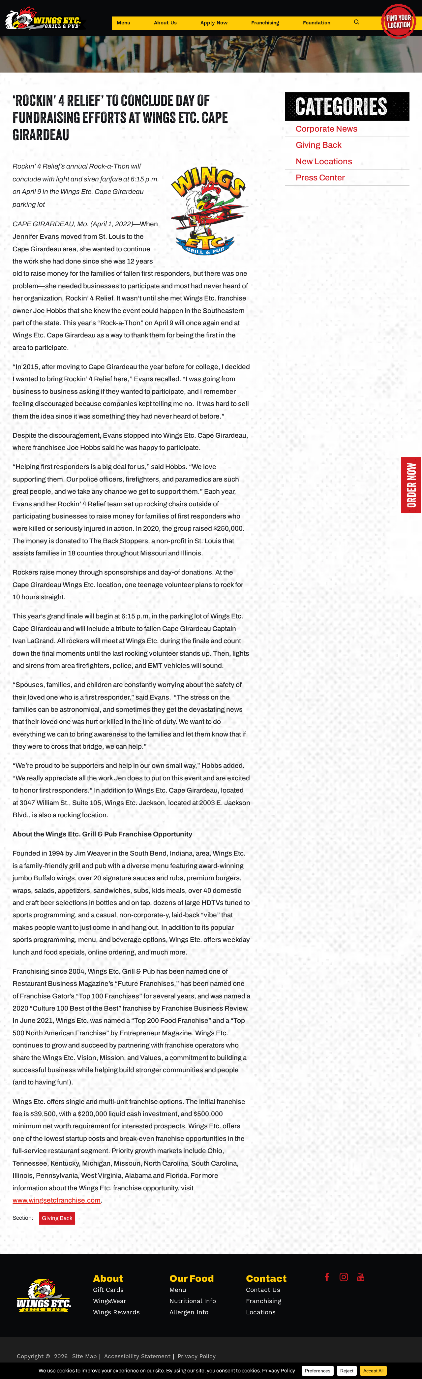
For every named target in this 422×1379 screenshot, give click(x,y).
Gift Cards (108, 1290)
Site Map (84, 1356)
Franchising (265, 23)
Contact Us (263, 1290)
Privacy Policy (197, 1356)
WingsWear (109, 1301)
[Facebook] (327, 1279)
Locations (261, 1312)
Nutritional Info (192, 1301)
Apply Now (214, 23)
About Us (165, 23)
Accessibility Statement (137, 1356)
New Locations (324, 161)
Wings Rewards (116, 1312)
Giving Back (57, 1218)
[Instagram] (344, 1279)
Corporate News (326, 128)
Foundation (316, 23)
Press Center (320, 177)
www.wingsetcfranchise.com (57, 1200)
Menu (123, 23)
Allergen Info (188, 1312)
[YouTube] (360, 1279)
